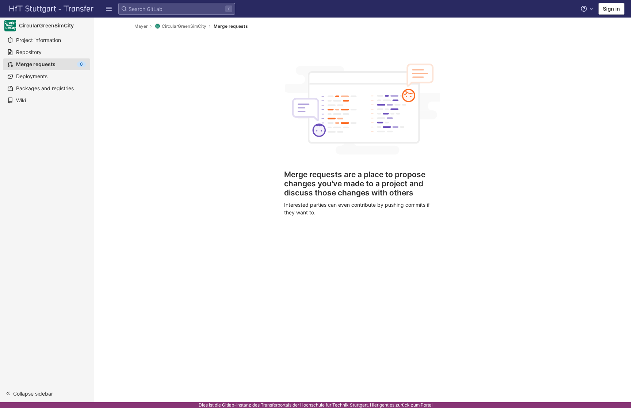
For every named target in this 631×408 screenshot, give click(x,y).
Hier (374, 405)
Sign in (611, 8)
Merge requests (231, 26)
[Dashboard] (51, 8)
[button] (109, 9)
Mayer (141, 26)
